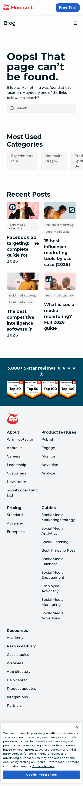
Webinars (15, 663)
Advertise (50, 465)
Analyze (48, 473)
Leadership (16, 465)
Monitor (48, 456)
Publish (48, 439)
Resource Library (21, 646)
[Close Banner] (77, 727)
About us (15, 448)
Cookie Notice (43, 766)
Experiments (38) (22, 158)
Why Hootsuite (20, 439)
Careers (13, 456)
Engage (48, 448)
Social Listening (55, 542)
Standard (15, 515)
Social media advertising (17, 226)
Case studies (18, 655)
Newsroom (16, 482)
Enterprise (16, 532)
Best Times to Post (58, 550)
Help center (17, 680)
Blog (9, 23)
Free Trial (67, 8)
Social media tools (57, 231)
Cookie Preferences (41, 774)
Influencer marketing (60, 225)
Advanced (15, 523)
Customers (16, 473)
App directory (18, 672)
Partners (14, 706)
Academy (15, 638)
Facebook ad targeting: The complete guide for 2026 (23, 249)
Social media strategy (22, 295)
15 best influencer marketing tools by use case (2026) (58, 252)
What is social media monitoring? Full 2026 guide (60, 316)
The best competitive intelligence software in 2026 (20, 323)
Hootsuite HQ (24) (54, 158)
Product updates (21, 689)
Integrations (17, 697)
